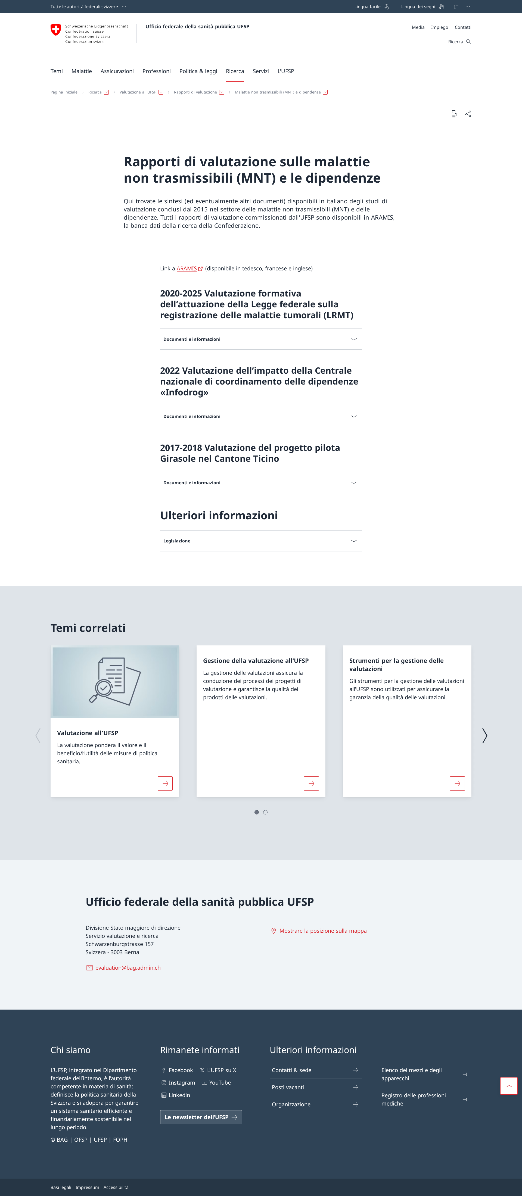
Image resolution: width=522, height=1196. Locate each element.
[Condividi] (468, 114)
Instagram (182, 1082)
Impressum (87, 1187)
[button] (56, 71)
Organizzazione (291, 1104)
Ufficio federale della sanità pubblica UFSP (197, 26)
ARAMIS (187, 268)
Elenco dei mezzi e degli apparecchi (411, 1074)
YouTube (220, 1082)
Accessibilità (116, 1187)
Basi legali (61, 1187)
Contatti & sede (291, 1070)
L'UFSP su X (221, 1070)
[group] (115, 721)
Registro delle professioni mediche (413, 1099)
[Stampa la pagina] (453, 114)
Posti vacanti (288, 1087)
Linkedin (179, 1095)
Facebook (181, 1070)
